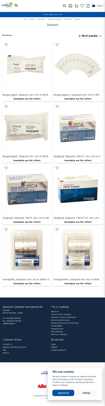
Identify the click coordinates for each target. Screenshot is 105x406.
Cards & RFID (41, 19)
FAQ (4, 350)
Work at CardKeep (59, 335)
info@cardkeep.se (9, 324)
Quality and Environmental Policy (65, 323)
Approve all (63, 393)
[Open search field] (64, 6)
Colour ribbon (68, 19)
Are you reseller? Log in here (52, 14)
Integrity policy (57, 329)
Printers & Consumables (54, 19)
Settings (86, 393)
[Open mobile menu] (88, 6)
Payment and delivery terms (14, 347)
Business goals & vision (60, 320)
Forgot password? (58, 350)
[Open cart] (76, 6)
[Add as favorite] (82, 6)
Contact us (7, 344)
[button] (93, 6)
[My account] (70, 6)
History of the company (61, 314)
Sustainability (56, 326)
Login (53, 344)
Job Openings (57, 332)
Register (54, 347)
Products (32, 19)
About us (55, 312)
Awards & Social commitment (63, 317)
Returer (6, 353)
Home (25, 19)
